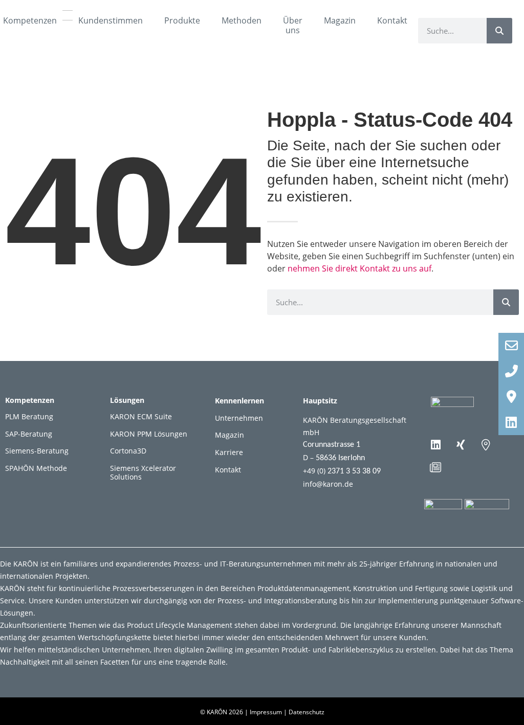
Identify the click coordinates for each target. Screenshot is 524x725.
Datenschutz (306, 712)
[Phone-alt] (511, 371)
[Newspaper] (435, 467)
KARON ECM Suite (141, 416)
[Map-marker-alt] (485, 445)
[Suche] (499, 30)
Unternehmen (239, 418)
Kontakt (392, 20)
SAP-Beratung (28, 434)
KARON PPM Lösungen (148, 434)
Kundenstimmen (110, 20)
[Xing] (460, 445)
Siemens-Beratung (37, 451)
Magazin (340, 20)
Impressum (266, 712)
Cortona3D (128, 451)
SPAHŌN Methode (36, 468)
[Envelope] (511, 345)
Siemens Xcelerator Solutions (143, 472)
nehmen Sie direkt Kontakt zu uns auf (359, 268)
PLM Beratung (29, 416)
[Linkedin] (435, 445)
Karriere (229, 452)
